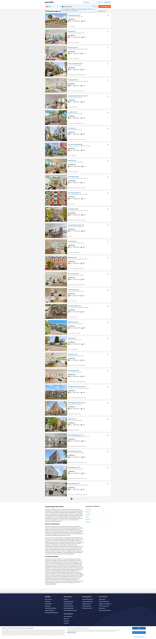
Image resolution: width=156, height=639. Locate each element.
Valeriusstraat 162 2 (73, 289)
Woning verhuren (86, 603)
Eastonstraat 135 (72, 354)
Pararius (49, 2)
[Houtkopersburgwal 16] (56, 198)
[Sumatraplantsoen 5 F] (56, 489)
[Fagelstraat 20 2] (56, 263)
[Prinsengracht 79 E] (56, 85)
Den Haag (88, 514)
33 (82, 498)
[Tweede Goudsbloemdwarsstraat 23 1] (56, 101)
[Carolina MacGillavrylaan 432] (56, 230)
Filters (49, 6)
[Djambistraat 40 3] (56, 53)
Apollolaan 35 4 (72, 160)
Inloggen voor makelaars (105, 603)
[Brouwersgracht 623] (56, 376)
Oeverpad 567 (71, 31)
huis (60, 520)
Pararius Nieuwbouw (104, 606)
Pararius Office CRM (104, 601)
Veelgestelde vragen (68, 601)
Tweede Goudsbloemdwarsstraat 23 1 (78, 96)
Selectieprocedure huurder (70, 610)
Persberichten (48, 603)
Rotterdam (88, 511)
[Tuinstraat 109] (56, 133)
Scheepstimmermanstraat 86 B (76, 386)
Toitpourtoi (66, 621)
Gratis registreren (68, 603)
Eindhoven (88, 519)
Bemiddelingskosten (69, 608)
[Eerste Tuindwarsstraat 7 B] (56, 69)
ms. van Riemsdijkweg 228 (75, 144)
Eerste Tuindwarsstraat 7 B (75, 63)
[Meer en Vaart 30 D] (56, 279)
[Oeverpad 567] (56, 36)
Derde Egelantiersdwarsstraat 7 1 (77, 402)
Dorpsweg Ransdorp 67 (74, 15)
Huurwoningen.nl (68, 616)
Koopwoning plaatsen (87, 601)
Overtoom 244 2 (72, 241)
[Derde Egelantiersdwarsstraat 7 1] (56, 408)
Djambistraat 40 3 (73, 47)
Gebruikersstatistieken (50, 608)
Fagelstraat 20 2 (72, 257)
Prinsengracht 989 (73, 209)
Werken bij (47, 606)
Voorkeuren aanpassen (139, 636)
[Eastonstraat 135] (56, 359)
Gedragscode (102, 608)
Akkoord (139, 628)
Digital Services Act (49, 610)
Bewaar (105, 6)
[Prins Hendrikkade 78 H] (56, 311)
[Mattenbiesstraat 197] (56, 473)
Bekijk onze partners (71, 632)
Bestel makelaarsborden (105, 610)
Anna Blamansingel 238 (74, 451)
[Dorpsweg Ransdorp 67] (56, 20)
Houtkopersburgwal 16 (74, 192)
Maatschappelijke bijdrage (51, 612)
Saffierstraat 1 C (72, 419)
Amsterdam (88, 509)
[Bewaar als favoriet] (108, 15)
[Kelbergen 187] (56, 343)
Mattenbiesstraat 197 (74, 467)
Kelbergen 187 (72, 338)
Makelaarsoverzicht (87, 608)
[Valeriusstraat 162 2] (56, 295)
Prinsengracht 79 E (73, 79)
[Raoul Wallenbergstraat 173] (56, 440)
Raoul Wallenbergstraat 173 (75, 435)
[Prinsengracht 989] (56, 214)
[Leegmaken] (96, 2)
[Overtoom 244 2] (56, 246)
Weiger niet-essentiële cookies (139, 632)
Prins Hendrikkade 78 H (74, 306)
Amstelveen (88, 522)
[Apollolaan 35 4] (56, 166)
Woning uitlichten (86, 606)
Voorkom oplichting (68, 606)
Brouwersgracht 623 (73, 370)
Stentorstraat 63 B (73, 322)
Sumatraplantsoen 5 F (74, 483)
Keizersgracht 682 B (73, 176)
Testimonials (102, 599)
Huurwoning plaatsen (87, 599)
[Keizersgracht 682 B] (56, 182)
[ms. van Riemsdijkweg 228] (56, 150)
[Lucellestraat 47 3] (56, 117)
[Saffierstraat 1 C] (56, 424)
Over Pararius (48, 599)
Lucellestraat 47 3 (73, 112)
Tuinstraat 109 (72, 128)
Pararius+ (66, 599)
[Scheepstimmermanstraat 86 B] (56, 392)
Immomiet (66, 623)
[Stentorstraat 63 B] (56, 327)
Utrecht (87, 517)
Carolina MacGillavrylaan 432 (76, 225)
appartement (65, 520)
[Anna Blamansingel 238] (56, 456)
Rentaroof (66, 618)
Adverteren (48, 601)
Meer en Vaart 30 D (73, 273)
